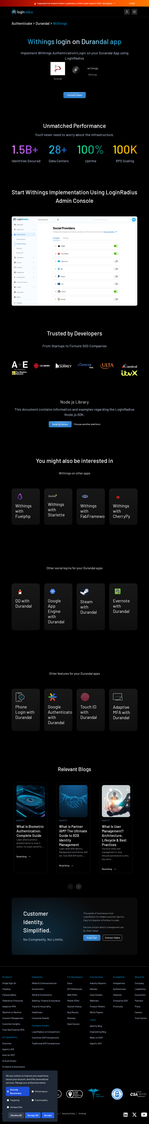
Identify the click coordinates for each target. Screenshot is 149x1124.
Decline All (16, 1115)
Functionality (41, 1100)
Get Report (107, 3)
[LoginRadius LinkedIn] (125, 1114)
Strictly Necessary (15, 1091)
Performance (41, 1091)
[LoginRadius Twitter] (134, 1115)
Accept (48, 1115)
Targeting (14, 1100)
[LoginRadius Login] (127, 12)
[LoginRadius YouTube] (144, 1114)
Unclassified (16, 1107)
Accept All (33, 1115)
